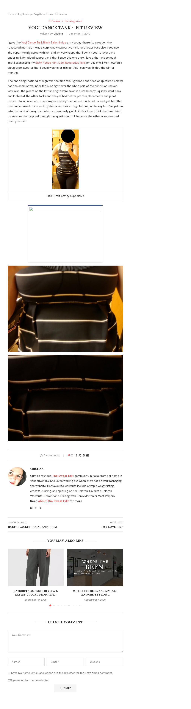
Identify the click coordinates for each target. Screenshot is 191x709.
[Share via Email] (87, 455)
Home (11, 14)
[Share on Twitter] (80, 455)
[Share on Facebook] (76, 455)
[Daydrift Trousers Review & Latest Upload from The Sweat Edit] (36, 567)
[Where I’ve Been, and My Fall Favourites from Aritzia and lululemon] (95, 567)
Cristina (58, 33)
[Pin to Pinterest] (84, 455)
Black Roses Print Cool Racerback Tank (60, 63)
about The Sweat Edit (53, 501)
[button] (13, 577)
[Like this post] (72, 455)
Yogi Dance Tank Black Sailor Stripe (43, 42)
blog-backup (24, 14)
